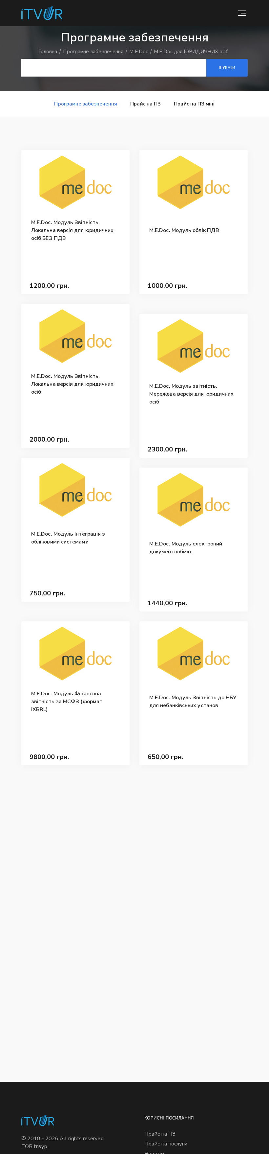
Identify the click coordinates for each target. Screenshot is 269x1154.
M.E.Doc (139, 51)
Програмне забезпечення (94, 51)
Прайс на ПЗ (145, 104)
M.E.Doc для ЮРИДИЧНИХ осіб (191, 51)
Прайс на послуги (165, 1143)
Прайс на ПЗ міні (194, 104)
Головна (48, 51)
